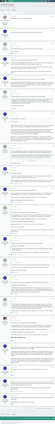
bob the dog (4, 6)
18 (16, 12)
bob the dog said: (16, 45)
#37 (53, 345)
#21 (53, 16)
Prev (3, 13)
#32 (53, 237)
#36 (53, 317)
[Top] (51, 418)
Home (49, 418)
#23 (53, 43)
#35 (53, 298)
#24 (53, 58)
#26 (53, 91)
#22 (53, 30)
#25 (53, 77)
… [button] (13, 12)
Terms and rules (33, 418)
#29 (53, 167)
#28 (53, 145)
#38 (53, 367)
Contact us (26, 418)
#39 (53, 380)
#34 (53, 277)
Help (46, 418)
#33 (53, 259)
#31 (53, 206)
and (17, 183)
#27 (53, 113)
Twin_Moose (5, 321)
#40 (53, 395)
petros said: (14, 115)
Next (19, 13)
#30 (53, 188)
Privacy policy (41, 418)
